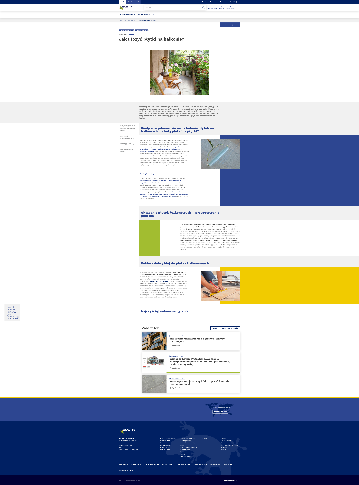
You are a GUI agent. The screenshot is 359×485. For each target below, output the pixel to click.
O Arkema (213, 2)
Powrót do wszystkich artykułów (225, 328)
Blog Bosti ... (131, 20)
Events (182, 454)
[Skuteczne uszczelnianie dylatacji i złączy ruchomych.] (191, 341)
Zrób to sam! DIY (133, 2)
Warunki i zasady (167, 464)
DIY (153, 14)
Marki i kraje (233, 2)
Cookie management (152, 464)
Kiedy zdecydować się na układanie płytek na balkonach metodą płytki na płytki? (127, 128)
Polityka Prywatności (183, 464)
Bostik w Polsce (220, 412)
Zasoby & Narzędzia (187, 438)
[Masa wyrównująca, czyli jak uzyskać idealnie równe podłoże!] (191, 384)
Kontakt (221, 8)
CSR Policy (204, 438)
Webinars (183, 452)
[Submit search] (203, 7)
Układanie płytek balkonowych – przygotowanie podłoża (127, 136)
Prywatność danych (200, 464)
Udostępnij (231, 25)
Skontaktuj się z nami (126, 470)
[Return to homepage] (127, 7)
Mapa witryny (123, 464)
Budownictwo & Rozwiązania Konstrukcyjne (165, 443)
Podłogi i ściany (141, 30)
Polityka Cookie (136, 464)
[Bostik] (129, 434)
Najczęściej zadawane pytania (126, 150)
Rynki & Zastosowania (168, 438)
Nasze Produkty (212, 8)
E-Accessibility (215, 464)
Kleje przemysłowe (143, 14)
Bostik (121, 20)
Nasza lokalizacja (230, 8)
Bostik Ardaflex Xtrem (159, 281)
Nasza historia (226, 441)
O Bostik (203, 2)
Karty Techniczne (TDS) (188, 447)
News (223, 452)
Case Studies (185, 450)
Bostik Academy (186, 456)
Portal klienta (228, 464)
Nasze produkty (186, 441)
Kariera (222, 2)
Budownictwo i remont (127, 14)
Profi (122, 2)
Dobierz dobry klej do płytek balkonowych (127, 144)
